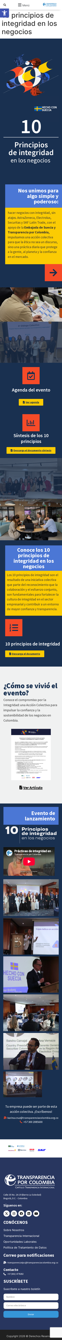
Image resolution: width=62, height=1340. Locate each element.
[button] (23, 5)
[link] (4, 13)
